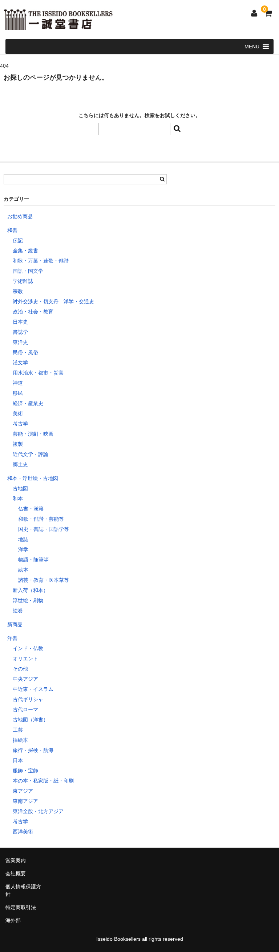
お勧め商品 (20, 216)
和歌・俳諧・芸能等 (41, 519)
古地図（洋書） (30, 720)
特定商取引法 (20, 907)
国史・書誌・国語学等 (43, 529)
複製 (18, 444)
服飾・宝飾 (25, 770)
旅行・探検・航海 (33, 750)
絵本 (23, 570)
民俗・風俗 (25, 352)
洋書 (12, 638)
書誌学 (20, 332)
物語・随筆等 (33, 560)
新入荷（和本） (30, 590)
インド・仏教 (28, 648)
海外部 (13, 920)
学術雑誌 (23, 281)
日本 (18, 760)
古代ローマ (25, 709)
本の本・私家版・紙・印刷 (43, 781)
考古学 (20, 424)
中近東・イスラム (33, 689)
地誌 (23, 539)
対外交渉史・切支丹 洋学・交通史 (53, 301)
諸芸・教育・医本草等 (43, 580)
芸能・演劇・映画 (33, 434)
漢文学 (20, 362)
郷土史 (20, 464)
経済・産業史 (28, 403)
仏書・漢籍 (31, 509)
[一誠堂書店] (58, 25)
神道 (18, 383)
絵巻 (18, 610)
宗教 (18, 291)
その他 (20, 669)
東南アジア (25, 801)
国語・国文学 (28, 271)
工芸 (18, 730)
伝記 (18, 240)
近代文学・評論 (30, 454)
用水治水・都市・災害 (38, 373)
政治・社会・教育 (33, 312)
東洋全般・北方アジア (38, 811)
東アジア (23, 791)
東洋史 (20, 342)
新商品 (15, 624)
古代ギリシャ (28, 699)
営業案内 (15, 860)
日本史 (20, 322)
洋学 (23, 549)
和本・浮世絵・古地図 (32, 478)
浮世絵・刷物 (28, 600)
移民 (18, 393)
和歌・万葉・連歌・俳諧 (41, 261)
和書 (12, 230)
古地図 (20, 488)
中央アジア (25, 679)
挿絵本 (20, 740)
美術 (18, 413)
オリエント (25, 658)
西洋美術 (23, 832)
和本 (18, 498)
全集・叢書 (25, 250)
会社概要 (15, 873)
